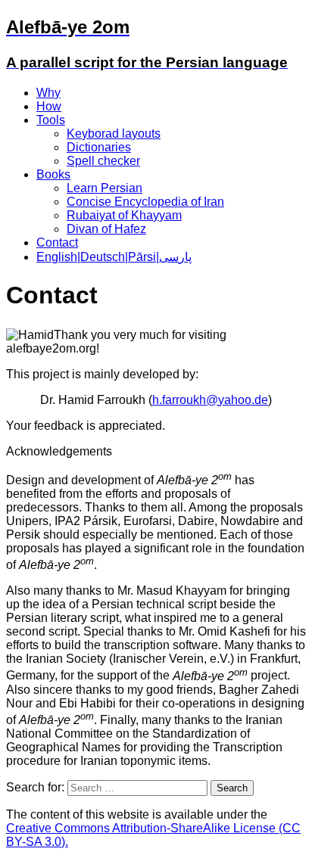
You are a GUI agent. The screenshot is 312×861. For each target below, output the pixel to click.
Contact (57, 242)
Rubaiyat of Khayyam (124, 215)
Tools (50, 119)
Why (48, 92)
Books (53, 174)
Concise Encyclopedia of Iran (145, 201)
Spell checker (103, 160)
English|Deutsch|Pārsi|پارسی (114, 256)
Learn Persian (104, 188)
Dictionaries (99, 147)
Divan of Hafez (106, 228)
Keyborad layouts (114, 133)
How (48, 106)
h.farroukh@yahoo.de (210, 399)
